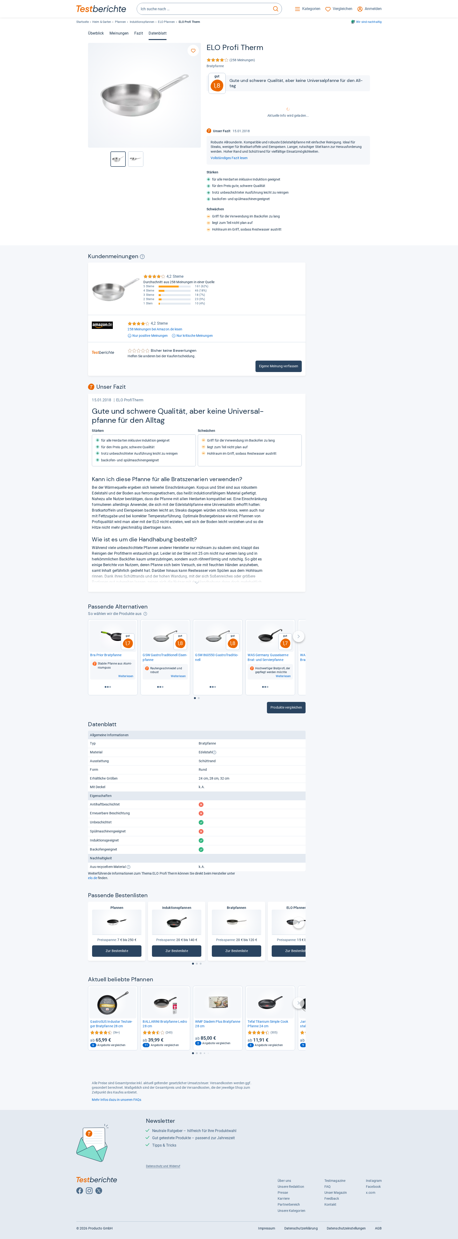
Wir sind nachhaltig (369, 22)
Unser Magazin (335, 1192)
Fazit (138, 33)
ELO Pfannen (166, 22)
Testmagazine (334, 1181)
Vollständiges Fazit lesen (229, 158)
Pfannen (120, 22)
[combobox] (203, 9)
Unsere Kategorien (291, 1211)
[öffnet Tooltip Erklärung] (142, 256)
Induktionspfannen (142, 22)
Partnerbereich (289, 1204)
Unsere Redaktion (291, 1187)
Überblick (96, 33)
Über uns (284, 1181)
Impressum (266, 1228)
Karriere (284, 1198)
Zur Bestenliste (118, 952)
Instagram (374, 1181)
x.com (370, 1192)
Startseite (82, 22)
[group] (135, 159)
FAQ (327, 1187)
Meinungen (119, 33)
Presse (283, 1192)
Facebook (373, 1187)
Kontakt (330, 1204)
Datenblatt (158, 33)
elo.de (92, 878)
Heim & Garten (101, 22)
